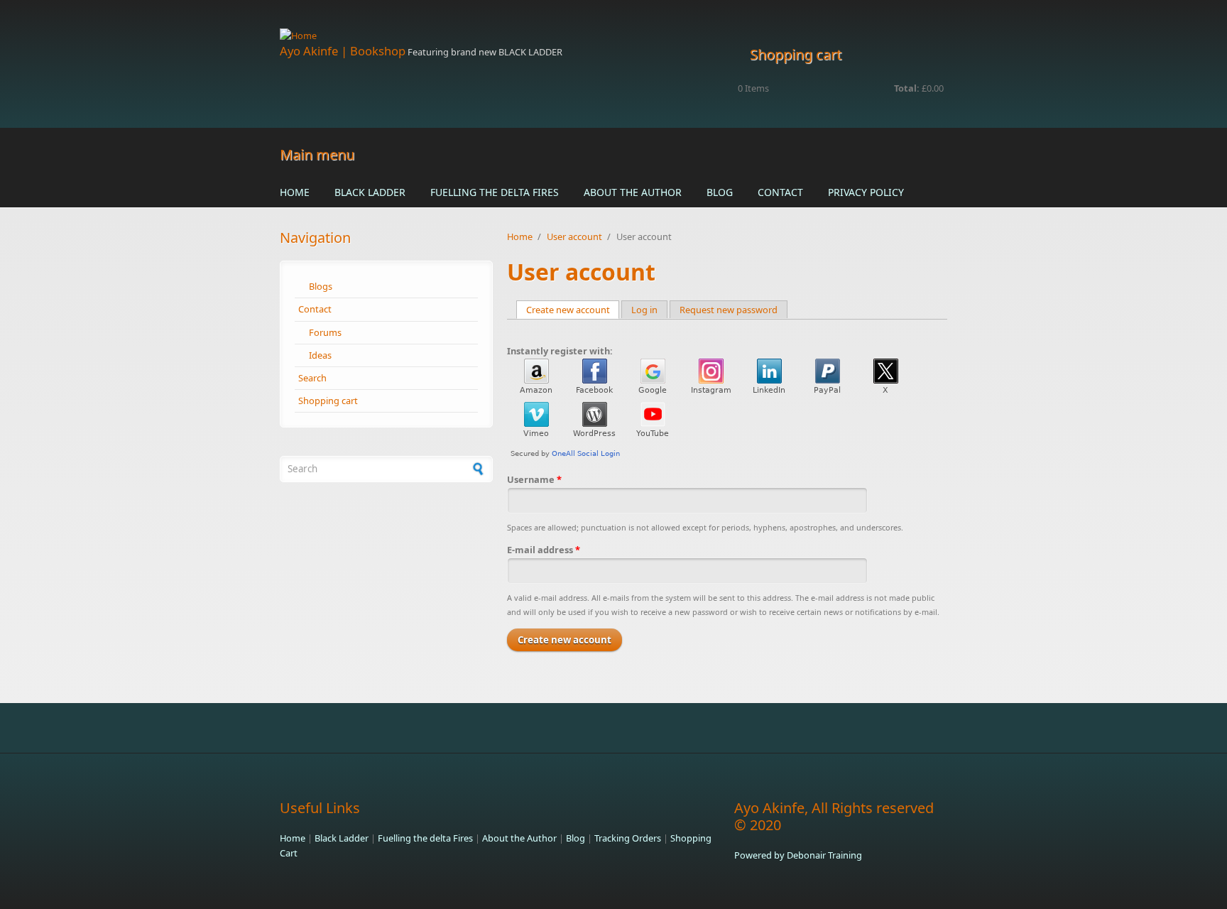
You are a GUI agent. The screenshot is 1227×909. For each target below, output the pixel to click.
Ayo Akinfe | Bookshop (342, 51)
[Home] (500, 35)
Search (312, 377)
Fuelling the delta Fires (494, 192)
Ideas (320, 355)
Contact (780, 192)
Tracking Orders (627, 838)
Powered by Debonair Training (798, 855)
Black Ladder (369, 192)
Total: (907, 88)
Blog (720, 192)
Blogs (320, 286)
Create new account (573, 309)
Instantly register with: (560, 350)
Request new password (729, 309)
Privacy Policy (866, 192)
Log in (644, 309)
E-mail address (543, 549)
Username (534, 479)
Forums (325, 332)
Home (295, 192)
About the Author (633, 192)
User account (574, 236)
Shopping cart (328, 400)
